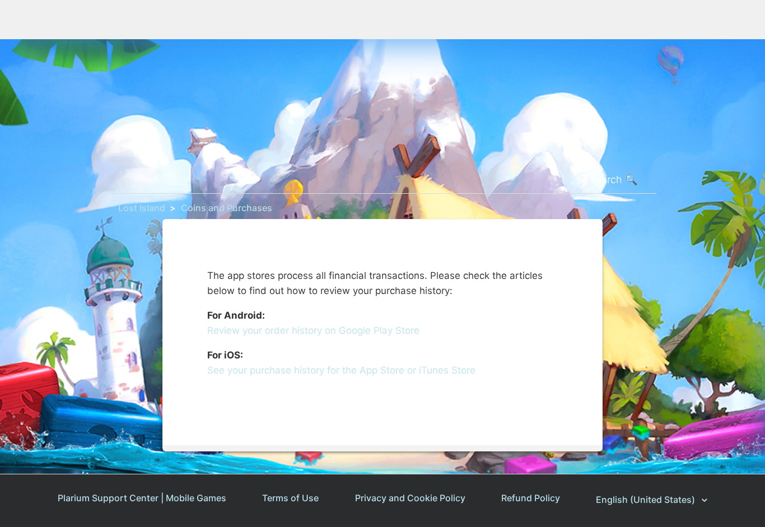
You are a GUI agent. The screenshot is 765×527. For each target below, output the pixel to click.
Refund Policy (530, 497)
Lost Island (141, 207)
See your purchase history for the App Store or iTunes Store (341, 370)
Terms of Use (290, 497)
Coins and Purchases (226, 207)
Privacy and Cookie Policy (410, 497)
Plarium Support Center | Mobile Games (142, 497)
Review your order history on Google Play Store (313, 330)
